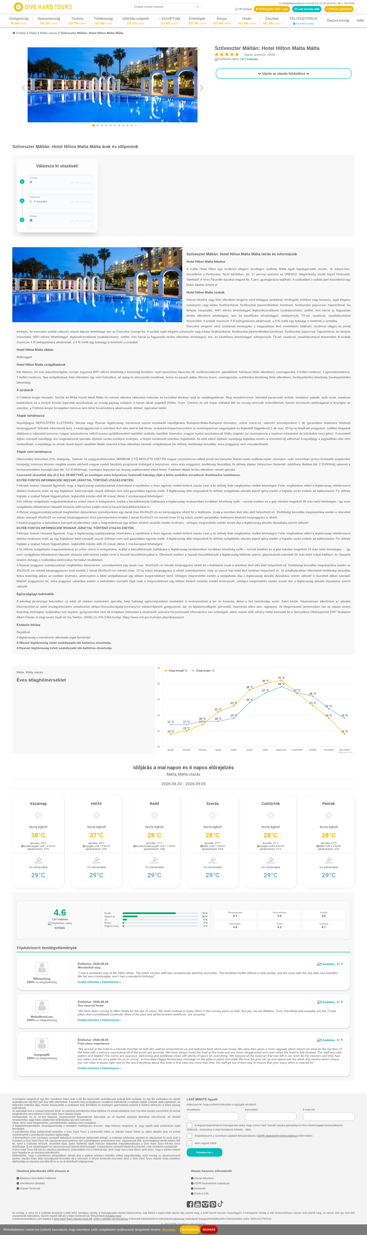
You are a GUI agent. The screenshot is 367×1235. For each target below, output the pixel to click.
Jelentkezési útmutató (32, 1183)
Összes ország (338, 20)
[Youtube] (197, 1204)
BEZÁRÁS (209, 1229)
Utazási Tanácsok (29, 1188)
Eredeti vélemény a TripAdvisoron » (99, 982)
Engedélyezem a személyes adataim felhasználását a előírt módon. (253, 1135)
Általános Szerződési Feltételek (37, 1178)
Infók (360, 20)
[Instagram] (205, 1204)
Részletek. (169, 1229)
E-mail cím (309, 1109)
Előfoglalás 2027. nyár (273, 9)
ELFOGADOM (190, 1229)
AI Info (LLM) (201, 1193)
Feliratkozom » (204, 1152)
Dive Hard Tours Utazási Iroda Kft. (73, 1218)
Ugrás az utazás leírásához (283, 73)
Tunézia (77, 19)
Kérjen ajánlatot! (340, 9)
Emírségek (197, 19)
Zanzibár (272, 19)
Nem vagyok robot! (205, 1143)
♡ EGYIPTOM (169, 19)
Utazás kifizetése (203, 1178)
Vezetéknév (193, 1109)
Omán (247, 19)
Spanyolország (48, 19)
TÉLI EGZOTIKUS (303, 19)
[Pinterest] (213, 1204)
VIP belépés (245, 9)
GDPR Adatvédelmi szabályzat (211, 1183)
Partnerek (199, 1188)
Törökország (103, 19)
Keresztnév (251, 1109)
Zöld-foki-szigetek (135, 19)
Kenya (222, 19)
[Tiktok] (220, 1204)
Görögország (18, 19)
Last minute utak (308, 9)
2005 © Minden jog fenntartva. (110, 1218)
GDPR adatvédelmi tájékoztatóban (277, 1135)
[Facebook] (190, 1204)
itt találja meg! (113, 1215)
